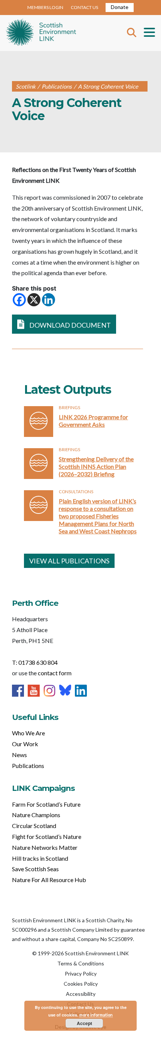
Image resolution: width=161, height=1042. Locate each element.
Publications (28, 765)
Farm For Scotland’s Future (46, 804)
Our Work (25, 743)
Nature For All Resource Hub (49, 879)
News (19, 754)
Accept (84, 1023)
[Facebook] (19, 299)
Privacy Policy (81, 973)
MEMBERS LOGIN (45, 7)
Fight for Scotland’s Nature (46, 836)
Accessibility (80, 994)
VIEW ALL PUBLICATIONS (69, 561)
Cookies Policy (81, 983)
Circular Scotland (34, 825)
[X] (33, 299)
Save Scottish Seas (35, 868)
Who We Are (28, 732)
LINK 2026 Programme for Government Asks (93, 420)
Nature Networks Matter (45, 847)
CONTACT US (84, 7)
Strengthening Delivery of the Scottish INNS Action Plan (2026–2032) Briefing (96, 466)
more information (96, 1014)
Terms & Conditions (80, 963)
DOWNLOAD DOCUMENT (69, 325)
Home (41, 33)
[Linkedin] (48, 299)
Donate (119, 7)
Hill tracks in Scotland (40, 858)
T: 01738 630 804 (35, 662)
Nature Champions (36, 814)
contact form (55, 672)
